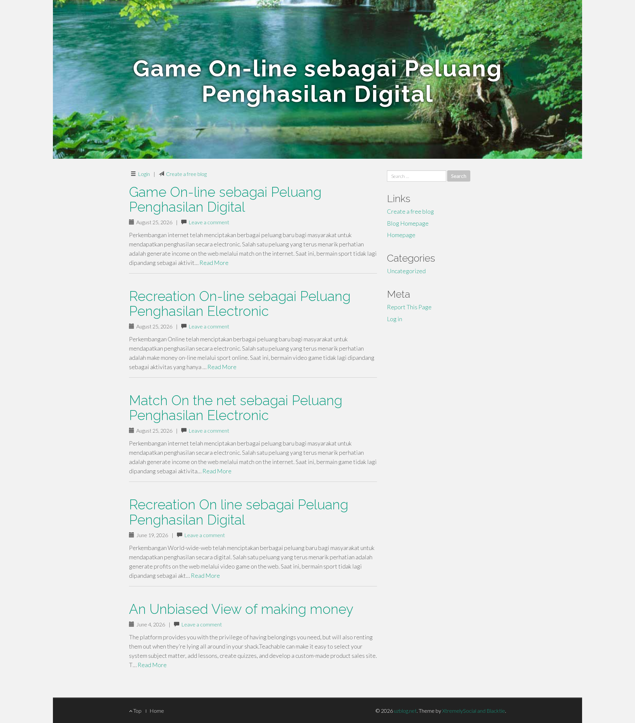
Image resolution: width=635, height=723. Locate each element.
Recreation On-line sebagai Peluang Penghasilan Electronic (240, 303)
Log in (394, 318)
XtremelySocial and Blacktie (473, 710)
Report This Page (409, 307)
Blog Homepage (408, 223)
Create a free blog (186, 174)
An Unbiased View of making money (241, 609)
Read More (214, 262)
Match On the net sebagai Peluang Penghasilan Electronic (235, 407)
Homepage (401, 234)
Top (137, 710)
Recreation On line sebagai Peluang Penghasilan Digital (238, 512)
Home (156, 710)
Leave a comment (209, 222)
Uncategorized (406, 271)
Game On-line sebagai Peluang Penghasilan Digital (225, 199)
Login (144, 174)
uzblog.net (405, 710)
